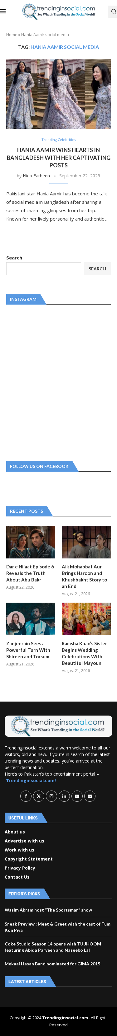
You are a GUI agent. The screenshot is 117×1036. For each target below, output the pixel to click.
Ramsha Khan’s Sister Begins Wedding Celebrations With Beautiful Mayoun (84, 653)
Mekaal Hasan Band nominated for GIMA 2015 (52, 963)
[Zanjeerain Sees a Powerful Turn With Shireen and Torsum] (30, 619)
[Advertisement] (58, 381)
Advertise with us (24, 841)
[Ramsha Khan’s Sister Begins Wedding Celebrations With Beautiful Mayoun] (86, 619)
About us (15, 832)
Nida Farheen (36, 176)
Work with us (19, 850)
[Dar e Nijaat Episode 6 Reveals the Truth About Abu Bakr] (30, 542)
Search (14, 257)
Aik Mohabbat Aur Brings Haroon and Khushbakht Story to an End (84, 576)
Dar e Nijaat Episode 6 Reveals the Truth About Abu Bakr (30, 573)
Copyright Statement (29, 859)
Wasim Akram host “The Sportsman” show (48, 909)
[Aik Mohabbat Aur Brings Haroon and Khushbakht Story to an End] (86, 542)
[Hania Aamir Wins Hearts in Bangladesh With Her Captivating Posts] (58, 94)
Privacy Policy (20, 868)
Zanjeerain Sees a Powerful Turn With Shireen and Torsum (28, 650)
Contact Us (17, 877)
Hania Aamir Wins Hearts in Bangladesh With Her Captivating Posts (58, 158)
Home (11, 34)
